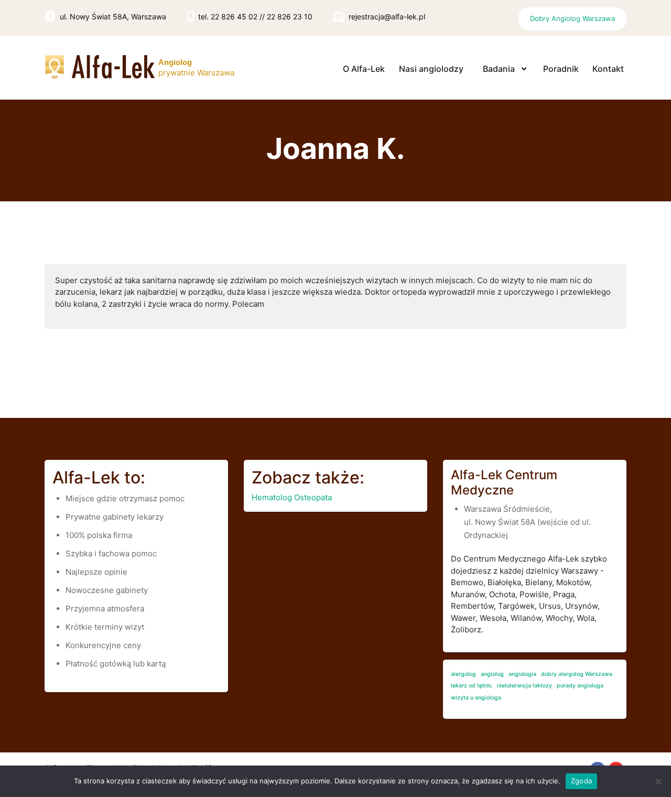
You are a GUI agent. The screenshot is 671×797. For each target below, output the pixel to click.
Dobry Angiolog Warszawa (572, 18)
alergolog (463, 674)
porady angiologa (580, 685)
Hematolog (272, 497)
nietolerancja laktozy (524, 685)
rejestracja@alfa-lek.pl (387, 16)
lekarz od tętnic (471, 685)
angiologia (522, 674)
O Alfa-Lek (364, 68)
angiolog (492, 674)
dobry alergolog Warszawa (576, 674)
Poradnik (561, 68)
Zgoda (581, 781)
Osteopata (313, 497)
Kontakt (608, 68)
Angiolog (175, 62)
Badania (499, 68)
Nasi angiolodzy (431, 68)
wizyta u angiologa (476, 697)
